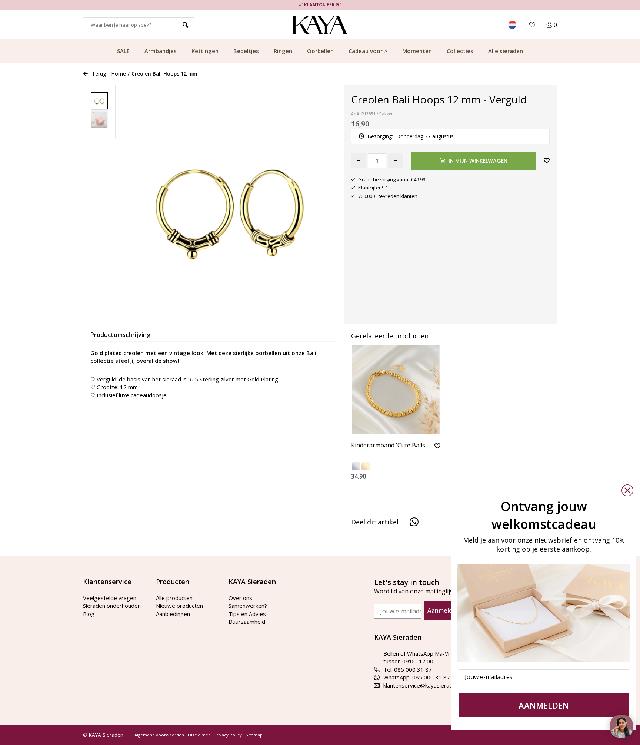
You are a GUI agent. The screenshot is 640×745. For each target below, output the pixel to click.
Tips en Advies (247, 613)
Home (118, 73)
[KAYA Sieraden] (320, 25)
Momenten (417, 50)
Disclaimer (199, 735)
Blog (88, 613)
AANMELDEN (544, 705)
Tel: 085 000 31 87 (407, 669)
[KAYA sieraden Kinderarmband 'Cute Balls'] (395, 389)
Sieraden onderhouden (112, 605)
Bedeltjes (246, 50)
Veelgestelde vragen (109, 598)
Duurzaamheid (247, 621)
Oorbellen (320, 50)
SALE (123, 50)
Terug (99, 73)
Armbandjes (160, 50)
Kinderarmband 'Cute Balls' (389, 445)
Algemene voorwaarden (159, 735)
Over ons (240, 598)
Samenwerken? (248, 605)
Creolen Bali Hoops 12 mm (164, 73)
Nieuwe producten (179, 605)
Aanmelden (443, 610)
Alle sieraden (505, 50)
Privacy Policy (228, 735)
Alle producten (174, 598)
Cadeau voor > (368, 50)
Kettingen (205, 50)
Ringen (283, 50)
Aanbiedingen (173, 613)
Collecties (460, 50)
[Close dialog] (627, 490)
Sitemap (254, 735)
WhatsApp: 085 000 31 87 (416, 677)
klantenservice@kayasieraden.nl (423, 685)
